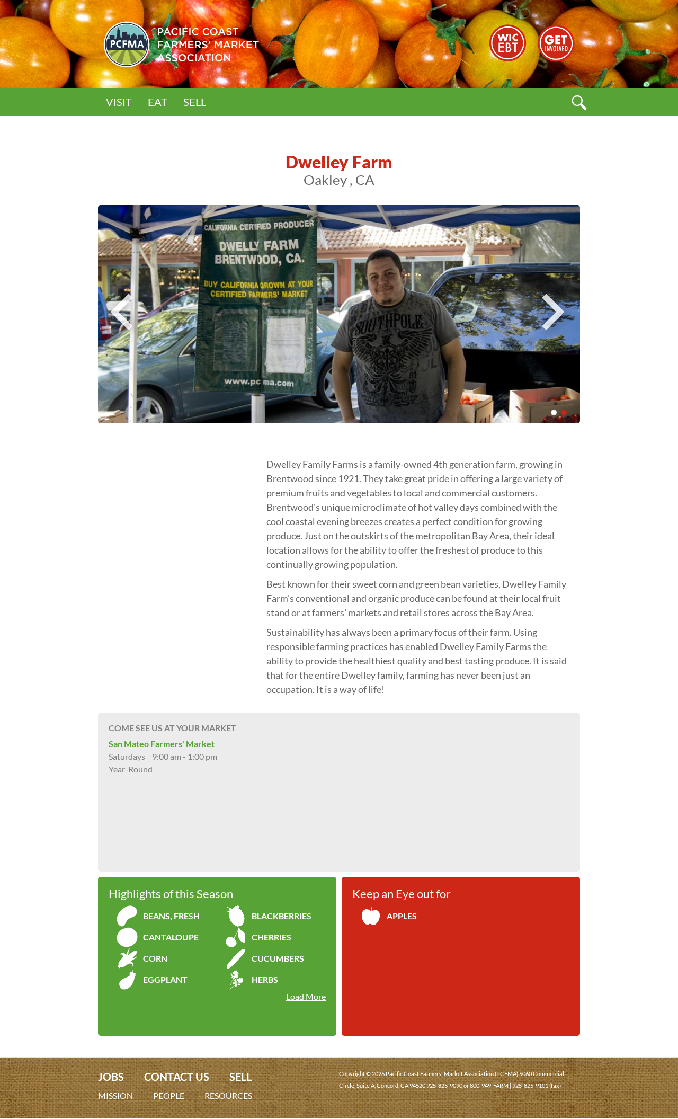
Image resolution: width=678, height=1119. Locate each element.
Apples (402, 916)
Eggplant (165, 979)
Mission (115, 1095)
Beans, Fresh (171, 916)
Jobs (111, 1076)
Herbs (265, 979)
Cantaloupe (171, 937)
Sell (194, 101)
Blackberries (281, 916)
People (168, 1095)
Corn (155, 958)
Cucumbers (278, 958)
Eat (157, 101)
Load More (306, 996)
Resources (228, 1095)
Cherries (271, 937)
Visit (119, 101)
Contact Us (176, 1076)
